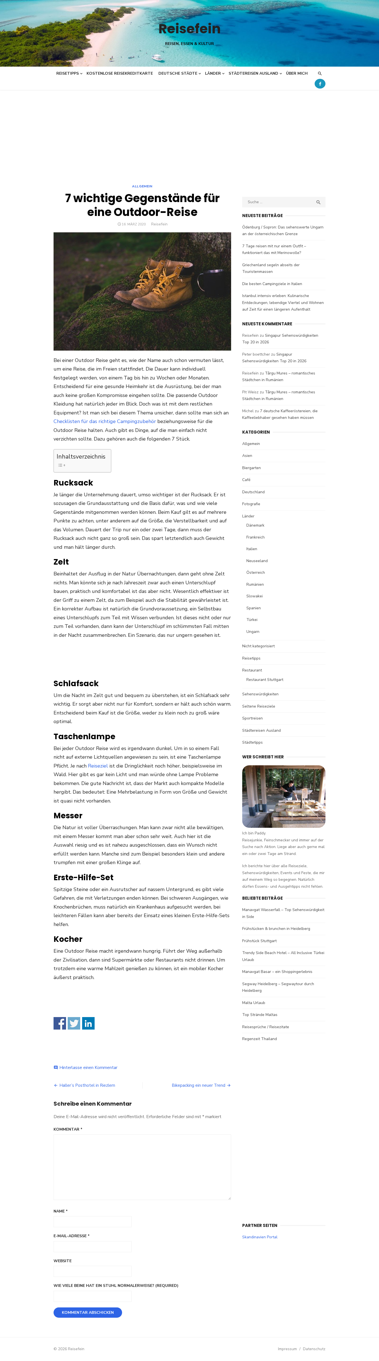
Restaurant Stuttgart (264, 679)
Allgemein (142, 186)
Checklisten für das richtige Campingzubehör (105, 421)
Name (61, 1211)
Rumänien (255, 584)
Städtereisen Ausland (253, 73)
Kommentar (68, 1129)
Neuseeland (257, 560)
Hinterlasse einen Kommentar (88, 1068)
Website (63, 1261)
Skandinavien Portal (259, 1237)
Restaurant (252, 670)
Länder (213, 73)
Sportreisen (252, 718)
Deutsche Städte (177, 73)
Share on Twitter (74, 1023)
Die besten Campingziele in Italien (272, 283)
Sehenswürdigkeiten (260, 694)
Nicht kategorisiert (258, 646)
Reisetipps (67, 73)
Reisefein (189, 28)
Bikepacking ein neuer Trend (198, 1085)
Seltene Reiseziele (258, 706)
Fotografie (251, 504)
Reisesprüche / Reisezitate (265, 1027)
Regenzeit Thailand (259, 1038)
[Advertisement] (189, 131)
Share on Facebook (60, 1023)
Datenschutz (314, 1349)
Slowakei (254, 596)
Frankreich (255, 537)
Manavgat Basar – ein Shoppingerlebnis (277, 971)
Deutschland (253, 492)
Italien (251, 549)
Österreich (255, 572)
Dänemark (255, 525)
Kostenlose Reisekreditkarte (120, 73)
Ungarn (252, 631)
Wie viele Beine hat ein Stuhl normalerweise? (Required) (116, 1285)
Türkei (251, 619)
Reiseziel (98, 766)
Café (246, 479)
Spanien (253, 608)
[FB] (320, 84)
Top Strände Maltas (259, 1014)
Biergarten (251, 468)
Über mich (297, 73)
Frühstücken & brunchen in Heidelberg (276, 928)
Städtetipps (252, 742)
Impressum (287, 1349)
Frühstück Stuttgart (259, 941)
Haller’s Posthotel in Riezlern (87, 1085)
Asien (247, 455)
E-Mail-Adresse (72, 1236)
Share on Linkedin (88, 1023)
